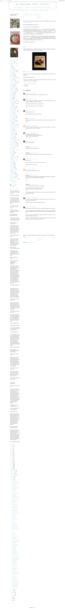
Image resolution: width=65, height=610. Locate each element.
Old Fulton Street (14, 506)
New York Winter (13, 146)
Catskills (12, 79)
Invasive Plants (13, 125)
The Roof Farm (14, 507)
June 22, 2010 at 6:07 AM (34, 152)
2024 (12, 448)
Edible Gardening (13, 89)
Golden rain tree (14, 563)
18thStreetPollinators (14, 60)
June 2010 (13, 518)
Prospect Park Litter (14, 156)
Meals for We (13, 134)
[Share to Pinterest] (27, 85)
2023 (12, 449)
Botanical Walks (13, 71)
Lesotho (12, 128)
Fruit (36, 84)
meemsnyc (27, 140)
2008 (12, 598)
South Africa (13, 173)
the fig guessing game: (27, 22)
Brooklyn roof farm (15, 519)
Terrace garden (14, 484)
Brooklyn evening (14, 525)
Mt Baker (12, 135)
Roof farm (12, 167)
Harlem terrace (13, 120)
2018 (12, 457)
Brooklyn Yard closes (15, 572)
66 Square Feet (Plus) (32, 4)
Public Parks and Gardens (15, 157)
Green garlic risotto (15, 483)
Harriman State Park (14, 121)
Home (10, 10)
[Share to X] (25, 85)
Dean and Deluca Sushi (15, 557)
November (14, 471)
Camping (12, 75)
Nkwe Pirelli (13, 147)
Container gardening (14, 81)
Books (16, 10)
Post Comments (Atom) (30, 242)
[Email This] (24, 85)
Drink (12, 85)
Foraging (12, 102)
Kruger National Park (14, 126)
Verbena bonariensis (15, 583)
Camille (24, 32)
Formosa (13, 503)
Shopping (12, 172)
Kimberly (27, 125)
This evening (14, 500)
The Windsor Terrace (14, 178)
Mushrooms (13, 137)
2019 (12, 455)
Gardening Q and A (14, 111)
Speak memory (13, 176)
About (13, 10)
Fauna (12, 94)
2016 (12, 460)
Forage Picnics (13, 99)
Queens (12, 162)
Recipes (12, 163)
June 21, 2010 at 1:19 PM (31, 93)
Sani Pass (13, 491)
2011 (12, 467)
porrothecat (27, 197)
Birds (12, 67)
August (13, 476)
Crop (13, 531)
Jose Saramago (14, 524)
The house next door (15, 544)
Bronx (12, 72)
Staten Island (13, 177)
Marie (27, 110)
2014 (12, 463)
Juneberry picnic (14, 561)
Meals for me (13, 133)
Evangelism (13, 93)
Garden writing (13, 107)
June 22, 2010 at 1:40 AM (34, 146)
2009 (12, 597)
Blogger (34, 607)
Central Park (13, 80)
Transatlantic (14, 480)
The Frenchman (13, 185)
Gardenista (12, 112)
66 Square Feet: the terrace (29, 84)
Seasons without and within (15, 170)
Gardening (12, 108)
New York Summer (14, 144)
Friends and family (14, 103)
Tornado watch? (14, 570)
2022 (12, 451)
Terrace (13, 534)
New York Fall (13, 142)
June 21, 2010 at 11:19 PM (32, 132)
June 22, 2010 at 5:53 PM (33, 175)
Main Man (12, 130)
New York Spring (13, 143)
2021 (12, 452)
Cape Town (13, 76)
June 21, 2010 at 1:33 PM (32, 99)
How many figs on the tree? (32, 14)
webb (26, 93)
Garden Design (13, 106)
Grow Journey (13, 115)
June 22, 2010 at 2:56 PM (30, 169)
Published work (13, 159)
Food (12, 98)
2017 (12, 458)
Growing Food (13, 117)
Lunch (12, 129)
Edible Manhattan (13, 90)
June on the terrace (15, 552)
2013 (12, 464)
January (13, 595)
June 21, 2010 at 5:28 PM (33, 125)
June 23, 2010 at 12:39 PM (34, 197)
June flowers (14, 486)
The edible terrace (14, 587)
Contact (47, 10)
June (13, 479)
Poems (12, 153)
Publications (42, 10)
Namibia (12, 138)
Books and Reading (14, 70)
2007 (12, 600)
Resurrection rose (14, 504)
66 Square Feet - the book (15, 63)
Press (12, 155)
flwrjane (27, 99)
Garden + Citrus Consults (34, 10)
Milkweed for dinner (15, 481)
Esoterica (12, 92)
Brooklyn (12, 74)
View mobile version (39, 239)
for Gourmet (29, 71)
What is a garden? (14, 501)
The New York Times (16, 258)
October (13, 473)
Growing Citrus (13, 116)
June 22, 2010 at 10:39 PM (34, 184)
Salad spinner (14, 549)
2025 (12, 446)
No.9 (12, 148)
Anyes (27, 132)
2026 (12, 445)
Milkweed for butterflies (15, 498)
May (13, 589)
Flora (34, 84)
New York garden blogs (15, 582)
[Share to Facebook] (26, 85)
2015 (12, 461)
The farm (13, 516)
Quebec (12, 161)
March (13, 592)
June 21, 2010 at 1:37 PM (33, 110)
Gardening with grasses (15, 541)
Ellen (40, 29)
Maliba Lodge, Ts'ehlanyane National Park (15, 496)
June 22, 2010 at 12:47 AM (33, 140)
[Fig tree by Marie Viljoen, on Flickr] (39, 17)
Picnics (12, 151)
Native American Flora (14, 139)
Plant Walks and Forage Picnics (23, 10)
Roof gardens (13, 168)
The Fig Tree (14, 542)
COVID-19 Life (13, 83)
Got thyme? (14, 576)
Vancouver (12, 181)
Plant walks (13, 152)
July (13, 477)
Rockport (12, 166)
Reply (26, 107)
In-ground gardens (14, 124)
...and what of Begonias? (16, 539)
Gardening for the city (14, 110)
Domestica (12, 84)
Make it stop (14, 490)
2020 (12, 454)
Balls (13, 521)
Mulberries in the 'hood (15, 556)
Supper (13, 522)
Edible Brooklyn (13, 88)
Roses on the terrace (15, 528)
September (14, 474)
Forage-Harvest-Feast (14, 101)
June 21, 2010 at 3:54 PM (31, 118)
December (13, 470)
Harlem (12, 119)
